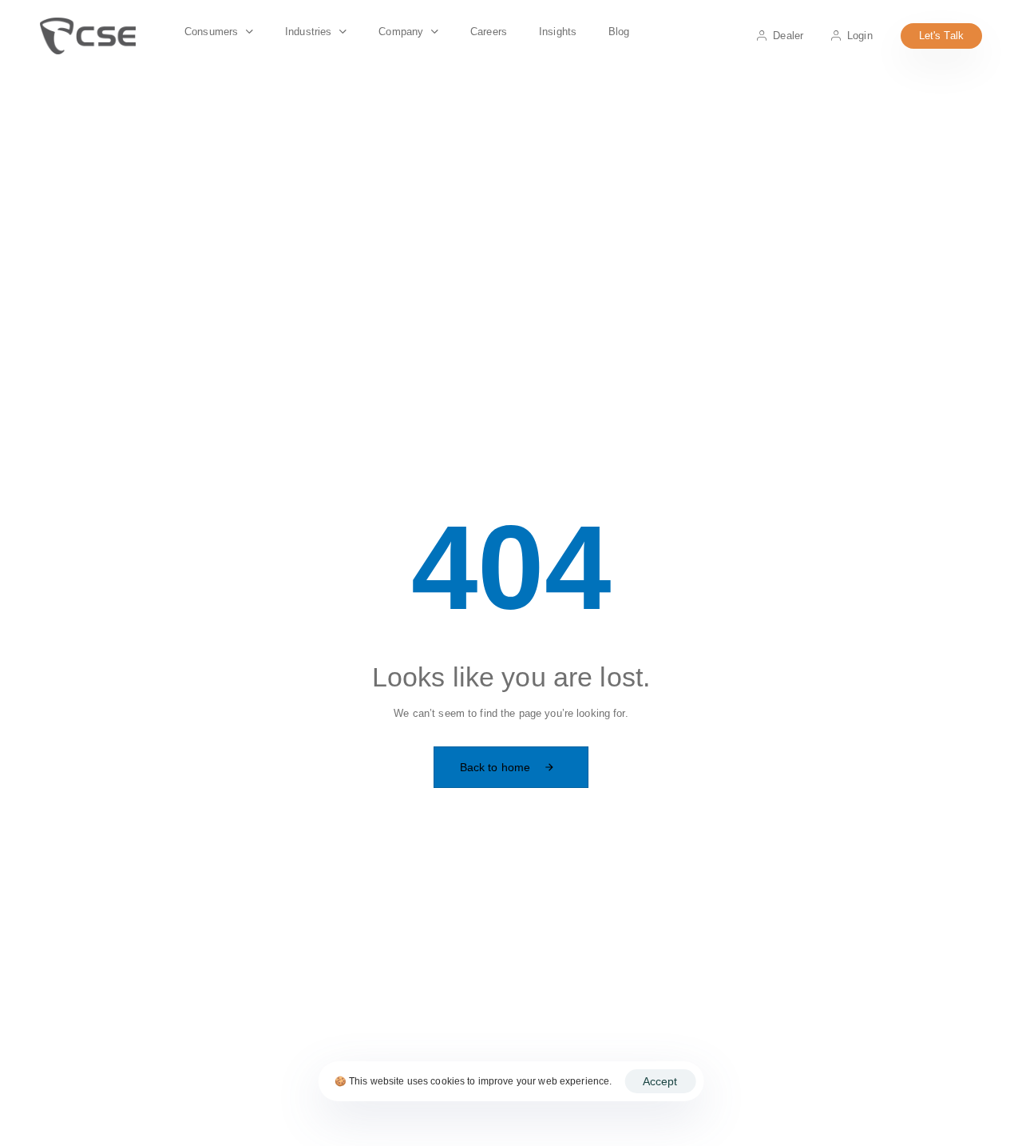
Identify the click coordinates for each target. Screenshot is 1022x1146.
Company (400, 32)
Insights (557, 32)
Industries (308, 32)
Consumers (211, 32)
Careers (488, 32)
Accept (660, 1081)
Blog (619, 32)
